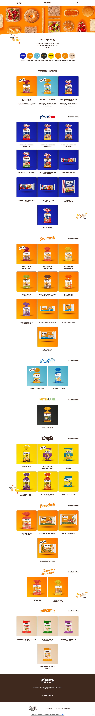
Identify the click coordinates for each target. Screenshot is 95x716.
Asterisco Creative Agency (66, 708)
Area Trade (47, 695)
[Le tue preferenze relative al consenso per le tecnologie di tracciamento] (93, 714)
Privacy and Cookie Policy (33, 706)
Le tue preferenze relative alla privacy (52, 714)
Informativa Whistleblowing (33, 709)
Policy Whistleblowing (33, 708)
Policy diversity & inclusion (33, 707)
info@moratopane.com (47, 688)
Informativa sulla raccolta (37, 714)
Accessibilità (33, 710)
